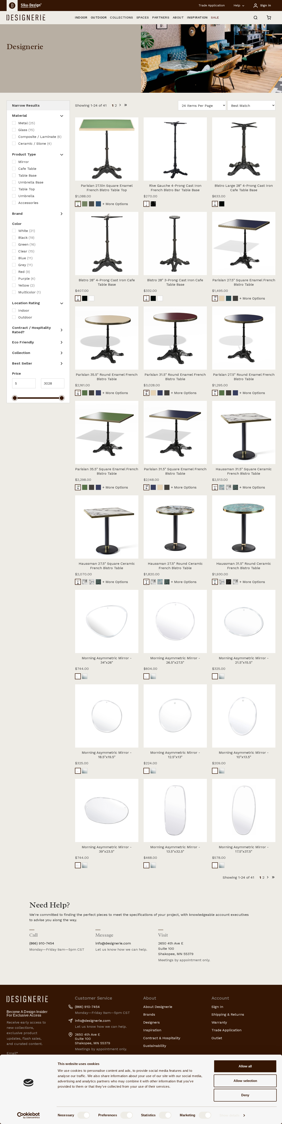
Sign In (217, 1007)
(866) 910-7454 (41, 943)
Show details (229, 1115)
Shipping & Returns (228, 1014)
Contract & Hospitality (161, 1038)
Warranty (219, 1022)
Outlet (217, 1038)
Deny (245, 1095)
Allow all (245, 1066)
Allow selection (245, 1081)
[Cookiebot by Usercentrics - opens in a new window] (28, 1115)
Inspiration (152, 1030)
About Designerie (157, 1007)
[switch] (126, 1115)
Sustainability (154, 1046)
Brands (149, 1014)
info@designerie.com (113, 943)
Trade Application (212, 5)
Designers (151, 1022)
